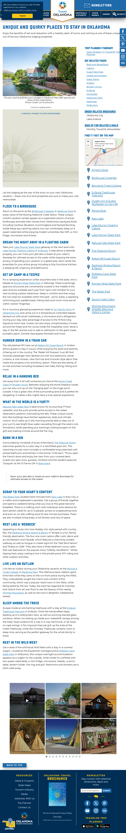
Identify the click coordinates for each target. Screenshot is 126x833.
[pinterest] (123, 44)
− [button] (88, 145)
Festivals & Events (81, 14)
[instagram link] (96, 811)
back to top (15, 765)
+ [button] (88, 141)
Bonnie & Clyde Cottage (106, 185)
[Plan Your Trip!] (9, 824)
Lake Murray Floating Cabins (19, 250)
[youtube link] (87, 811)
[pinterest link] (105, 803)
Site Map (57, 817)
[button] (88, 170)
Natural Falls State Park (16, 407)
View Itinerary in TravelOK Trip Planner (103, 53)
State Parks (95, 14)
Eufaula (91, 90)
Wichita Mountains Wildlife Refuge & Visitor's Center (103, 309)
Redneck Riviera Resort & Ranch (30, 532)
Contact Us (24, 807)
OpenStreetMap (110, 165)
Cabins (90, 68)
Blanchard (44, 463)
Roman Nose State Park (27, 283)
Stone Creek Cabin (103, 299)
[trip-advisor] (123, 63)
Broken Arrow (20, 384)
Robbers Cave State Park (104, 275)
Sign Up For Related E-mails (101, 125)
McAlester (92, 94)
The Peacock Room (65, 442)
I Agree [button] (22, 16)
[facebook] (123, 31)
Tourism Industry (24, 789)
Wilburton (92, 105)
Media (24, 794)
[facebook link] (87, 803)
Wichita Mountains (13, 593)
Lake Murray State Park (27, 247)
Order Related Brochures (100, 111)
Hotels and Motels (97, 75)
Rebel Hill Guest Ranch (51, 345)
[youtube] (123, 50)
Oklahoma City (11, 313)
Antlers (90, 83)
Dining (106, 14)
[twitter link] (96, 803)
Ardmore (43, 250)
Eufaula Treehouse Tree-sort (103, 194)
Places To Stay (45, 14)
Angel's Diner (100, 170)
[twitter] (123, 38)
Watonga (92, 101)
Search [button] (121, 14)
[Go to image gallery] (39, 95)
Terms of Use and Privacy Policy (57, 813)
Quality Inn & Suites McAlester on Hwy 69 (105, 202)
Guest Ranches (95, 72)
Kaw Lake (57, 497)
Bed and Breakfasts (97, 64)
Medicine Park (65, 211)
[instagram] (123, 57)
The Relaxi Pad (11, 497)
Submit (106, 791)
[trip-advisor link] (105, 811)
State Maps (24, 785)
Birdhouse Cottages (43, 211)
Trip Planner (24, 803)
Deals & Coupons (24, 780)
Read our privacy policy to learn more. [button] (20, 10)
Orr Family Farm (63, 309)
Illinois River (99, 210)
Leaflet (95, 165)
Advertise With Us (24, 798)
